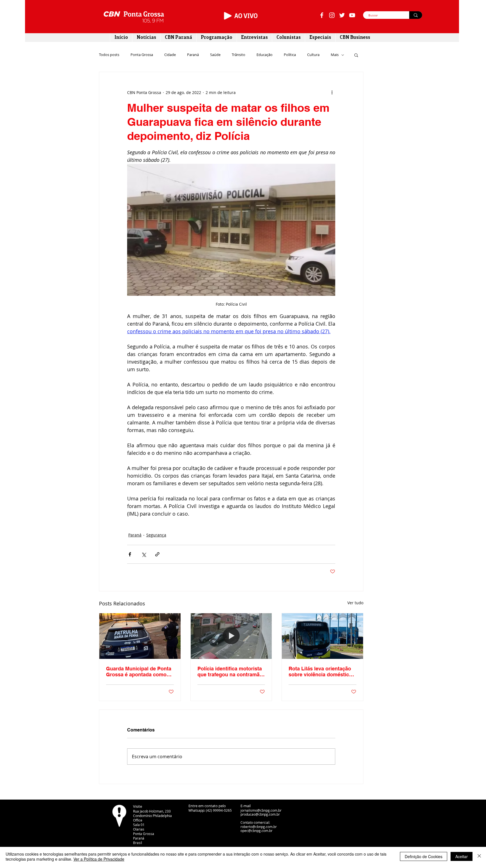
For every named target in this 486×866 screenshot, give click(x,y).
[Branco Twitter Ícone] (342, 15)
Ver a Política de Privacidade (98, 859)
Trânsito (238, 55)
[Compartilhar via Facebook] (129, 554)
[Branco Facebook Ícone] (321, 15)
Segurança (156, 535)
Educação (264, 55)
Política (290, 55)
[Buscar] (415, 15)
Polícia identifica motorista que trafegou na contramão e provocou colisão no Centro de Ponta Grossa (230, 671)
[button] (356, 55)
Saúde (215, 55)
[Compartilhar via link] (157, 554)
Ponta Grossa (141, 55)
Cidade (170, 55)
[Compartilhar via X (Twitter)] (143, 554)
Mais (335, 55)
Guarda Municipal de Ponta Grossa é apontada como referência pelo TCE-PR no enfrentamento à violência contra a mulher (138, 671)
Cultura (313, 55)
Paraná (193, 55)
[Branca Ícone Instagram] (332, 15)
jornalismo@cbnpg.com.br (261, 810)
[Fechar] (479, 856)
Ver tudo (355, 602)
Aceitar (461, 856)
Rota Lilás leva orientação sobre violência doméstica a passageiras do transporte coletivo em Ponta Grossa (322, 671)
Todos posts (109, 55)
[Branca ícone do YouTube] (352, 15)
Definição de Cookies (423, 856)
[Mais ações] (331, 92)
